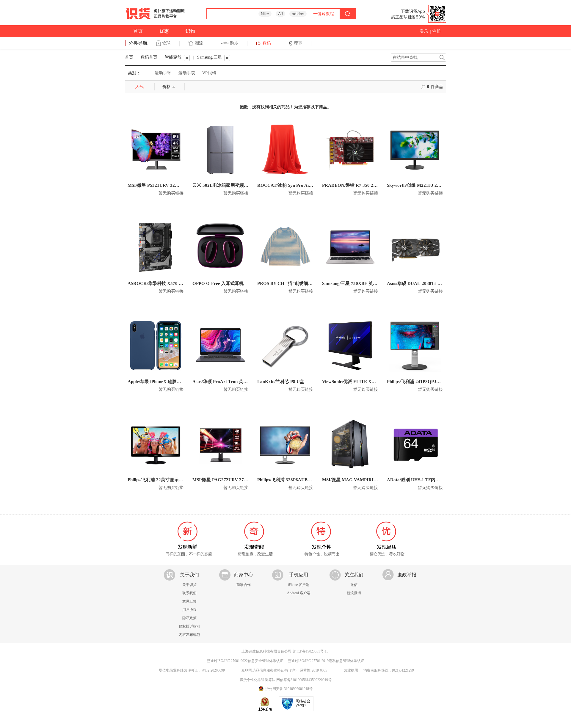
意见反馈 (189, 601)
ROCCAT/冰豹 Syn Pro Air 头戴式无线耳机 (300, 185)
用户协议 (189, 610)
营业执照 (351, 670)
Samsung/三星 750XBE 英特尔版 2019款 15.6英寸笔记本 (377, 283)
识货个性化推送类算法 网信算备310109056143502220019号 (286, 680)
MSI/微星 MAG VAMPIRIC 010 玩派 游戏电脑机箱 (372, 479)
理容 (298, 43)
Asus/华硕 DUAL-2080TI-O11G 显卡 (423, 283)
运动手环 (163, 73)
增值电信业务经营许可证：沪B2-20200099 (192, 670)
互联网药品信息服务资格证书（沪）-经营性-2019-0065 (284, 670)
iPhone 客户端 (298, 585)
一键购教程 (323, 13)
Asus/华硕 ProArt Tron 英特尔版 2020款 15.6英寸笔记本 (248, 381)
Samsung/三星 (209, 57)
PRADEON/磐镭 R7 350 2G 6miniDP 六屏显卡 (368, 185)
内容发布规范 (189, 635)
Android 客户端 (298, 593)
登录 (424, 31)
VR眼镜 (209, 73)
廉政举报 (406, 574)
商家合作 (243, 585)
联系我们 (189, 593)
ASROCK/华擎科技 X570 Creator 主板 (166, 283)
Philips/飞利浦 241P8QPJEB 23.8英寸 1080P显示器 (437, 381)
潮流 (199, 43)
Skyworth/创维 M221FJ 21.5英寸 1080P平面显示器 (437, 185)
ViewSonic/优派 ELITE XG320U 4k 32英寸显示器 (371, 381)
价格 (166, 86)
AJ (280, 13)
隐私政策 (189, 618)
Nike (265, 13)
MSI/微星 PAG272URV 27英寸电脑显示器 (233, 479)
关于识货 (189, 585)
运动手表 (186, 73)
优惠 (164, 31)
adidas (298, 13)
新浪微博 (354, 593)
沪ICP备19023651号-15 (310, 651)
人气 (139, 86)
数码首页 (149, 57)
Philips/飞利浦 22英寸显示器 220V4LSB (167, 479)
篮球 (166, 43)
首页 (138, 31)
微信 (353, 585)
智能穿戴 (173, 57)
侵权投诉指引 (189, 626)
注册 (436, 31)
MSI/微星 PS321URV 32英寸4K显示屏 (165, 185)
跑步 (234, 43)
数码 (267, 43)
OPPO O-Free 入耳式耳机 (218, 283)
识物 (190, 31)
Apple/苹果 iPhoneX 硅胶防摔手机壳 (163, 381)
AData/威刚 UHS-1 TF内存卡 (415, 479)
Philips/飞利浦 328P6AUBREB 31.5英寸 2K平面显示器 (311, 479)
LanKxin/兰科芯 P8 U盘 (280, 381)
